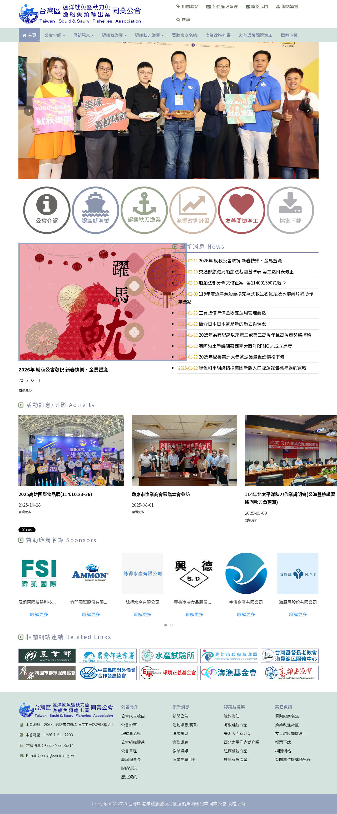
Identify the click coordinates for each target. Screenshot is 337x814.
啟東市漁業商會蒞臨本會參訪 (161, 494)
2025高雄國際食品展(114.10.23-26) (55, 494)
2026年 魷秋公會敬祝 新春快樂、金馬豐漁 (63, 369)
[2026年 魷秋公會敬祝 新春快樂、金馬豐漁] (102, 302)
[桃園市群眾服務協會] (47, 673)
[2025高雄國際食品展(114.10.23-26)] (71, 450)
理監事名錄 (131, 733)
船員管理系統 (225, 6)
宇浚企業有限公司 (246, 602)
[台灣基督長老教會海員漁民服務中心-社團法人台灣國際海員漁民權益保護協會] (289, 656)
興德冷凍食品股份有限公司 (199, 602)
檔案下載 (283, 742)
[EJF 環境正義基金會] (168, 673)
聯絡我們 (259, 6)
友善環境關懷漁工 (291, 733)
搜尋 (186, 19)
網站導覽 (289, 6)
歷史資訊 (129, 776)
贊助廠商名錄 (287, 716)
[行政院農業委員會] (47, 656)
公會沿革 (129, 724)
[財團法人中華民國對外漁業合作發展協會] (108, 673)
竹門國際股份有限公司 (91, 602)
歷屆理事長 (131, 759)
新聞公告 (180, 716)
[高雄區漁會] (289, 673)
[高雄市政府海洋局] (229, 656)
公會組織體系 (133, 742)
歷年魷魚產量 (235, 759)
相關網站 (190, 6)
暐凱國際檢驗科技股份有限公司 (47, 602)
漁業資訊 (180, 750)
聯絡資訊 (129, 768)
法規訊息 (180, 733)
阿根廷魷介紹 (235, 724)
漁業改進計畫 (287, 724)
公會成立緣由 (133, 716)
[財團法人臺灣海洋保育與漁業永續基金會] (229, 673)
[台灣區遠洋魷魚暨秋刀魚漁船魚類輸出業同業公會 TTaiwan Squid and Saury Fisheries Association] (65, 710)
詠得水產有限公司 (143, 602)
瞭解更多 (39, 614)
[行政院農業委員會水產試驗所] (168, 656)
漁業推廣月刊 (184, 759)
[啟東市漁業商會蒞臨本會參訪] (184, 450)
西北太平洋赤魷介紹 (241, 742)
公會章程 (129, 750)
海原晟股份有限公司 (298, 602)
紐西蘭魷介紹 (235, 750)
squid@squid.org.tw (57, 755)
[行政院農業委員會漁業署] (108, 656)
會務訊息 (180, 742)
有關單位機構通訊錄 (293, 759)
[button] (29, 110)
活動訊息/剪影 (185, 724)
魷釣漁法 (232, 716)
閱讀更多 (25, 390)
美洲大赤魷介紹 (237, 733)
